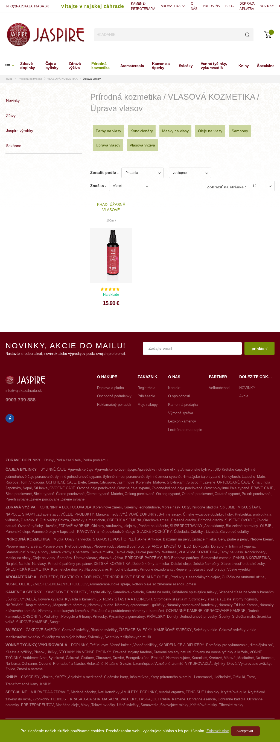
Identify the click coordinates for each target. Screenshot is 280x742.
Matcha (117, 494)
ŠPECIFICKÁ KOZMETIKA (27, 569)
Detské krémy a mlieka (150, 564)
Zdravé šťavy (48, 514)
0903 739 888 (20, 399)
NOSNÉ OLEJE (18, 584)
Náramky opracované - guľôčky (140, 605)
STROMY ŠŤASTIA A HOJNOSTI (125, 599)
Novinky (13, 100)
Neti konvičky (108, 692)
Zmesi (191, 584)
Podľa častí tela (68, 460)
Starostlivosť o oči (130, 546)
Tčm (23, 482)
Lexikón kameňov (182, 421)
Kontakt (174, 388)
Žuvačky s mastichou (88, 520)
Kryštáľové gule (233, 692)
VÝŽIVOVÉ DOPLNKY (138, 514)
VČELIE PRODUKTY (77, 514)
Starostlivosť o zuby (209, 569)
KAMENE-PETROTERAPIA (143, 6)
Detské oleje (181, 564)
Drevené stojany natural (172, 652)
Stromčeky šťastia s (205, 599)
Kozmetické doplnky (67, 569)
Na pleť (11, 564)
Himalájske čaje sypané (201, 476)
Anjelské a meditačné (85, 677)
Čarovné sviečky (75, 630)
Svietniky (95, 637)
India (266, 482)
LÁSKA (145, 699)
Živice (10, 669)
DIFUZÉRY (49, 577)
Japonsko (13, 488)
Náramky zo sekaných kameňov (63, 611)
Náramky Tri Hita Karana (238, 605)
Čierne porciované (70, 494)
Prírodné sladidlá (205, 507)
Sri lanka (41, 488)
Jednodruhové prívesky (198, 616)
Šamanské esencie (216, 558)
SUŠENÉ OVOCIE (240, 520)
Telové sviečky (103, 705)
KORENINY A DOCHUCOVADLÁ (65, 507)
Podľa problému (95, 460)
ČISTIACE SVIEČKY (135, 630)
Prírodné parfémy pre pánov (70, 564)
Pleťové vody (104, 546)
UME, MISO (237, 507)
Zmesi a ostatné (30, 669)
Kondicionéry (141, 131)
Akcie (243, 396)
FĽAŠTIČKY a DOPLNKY (80, 577)
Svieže (125, 664)
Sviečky (186, 66)
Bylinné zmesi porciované (123, 476)
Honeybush (231, 476)
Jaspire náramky (38, 605)
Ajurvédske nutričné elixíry (159, 469)
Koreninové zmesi (107, 507)
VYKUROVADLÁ (198, 664)
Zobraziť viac (217, 731)
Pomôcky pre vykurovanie (226, 645)
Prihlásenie (146, 396)
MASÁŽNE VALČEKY (119, 699)
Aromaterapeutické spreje (109, 584)
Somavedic (149, 705)
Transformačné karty (21, 684)
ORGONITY (32, 616)
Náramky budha (100, 605)
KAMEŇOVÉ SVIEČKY (173, 630)
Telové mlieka (102, 552)
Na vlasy (39, 564)
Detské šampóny (205, 564)
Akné (142, 539)
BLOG (229, 6)
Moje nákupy (148, 404)
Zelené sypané (72, 499)
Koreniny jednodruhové (142, 507)
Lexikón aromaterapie (185, 430)
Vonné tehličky (145, 645)
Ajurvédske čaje (80, 469)
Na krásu (12, 664)
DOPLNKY (79, 645)
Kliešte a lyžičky (18, 652)
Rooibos (11, 482)
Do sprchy (219, 546)
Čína (256, 482)
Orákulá (239, 677)
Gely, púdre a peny (233, 539)
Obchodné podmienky (114, 396)
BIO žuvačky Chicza (52, 520)
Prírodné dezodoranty (157, 569)
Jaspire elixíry (100, 592)
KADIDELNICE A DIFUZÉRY (181, 645)
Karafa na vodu (158, 592)
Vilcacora (36, 482)
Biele (82, 482)
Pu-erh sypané (16, 499)
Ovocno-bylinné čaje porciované (177, 488)
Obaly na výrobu (78, 539)
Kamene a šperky (161, 65)
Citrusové (107, 482)
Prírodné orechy (210, 520)
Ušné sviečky (128, 705)
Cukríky (197, 532)
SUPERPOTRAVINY (186, 526)
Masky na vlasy (175, 131)
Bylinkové (56, 658)
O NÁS (194, 6)
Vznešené (162, 664)
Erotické (157, 658)
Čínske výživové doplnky (203, 514)
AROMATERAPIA (173, 6)
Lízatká (212, 532)
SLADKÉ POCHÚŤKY (154, 532)
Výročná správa (180, 413)
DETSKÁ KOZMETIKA (112, 564)
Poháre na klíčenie (153, 526)
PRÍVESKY (156, 616)
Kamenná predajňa (183, 404)
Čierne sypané (97, 494)
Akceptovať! (245, 731)
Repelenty (183, 569)
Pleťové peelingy (78, 546)
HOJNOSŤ (59, 699)
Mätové (159, 482)
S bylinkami (176, 482)
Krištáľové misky (203, 705)
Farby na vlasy (108, 131)
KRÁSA (76, 699)
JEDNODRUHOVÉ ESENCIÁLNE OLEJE (135, 577)
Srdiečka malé (243, 616)
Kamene (178, 699)
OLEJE (266, 526)
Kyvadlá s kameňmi (81, 599)
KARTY (60, 677)
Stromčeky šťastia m (170, 599)
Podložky (51, 616)
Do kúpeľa (201, 546)
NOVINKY (267, 6)
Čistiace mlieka (204, 539)
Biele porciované (18, 494)
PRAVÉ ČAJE (262, 488)
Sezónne (13, 145)
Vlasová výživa (142, 145)
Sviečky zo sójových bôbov (64, 637)
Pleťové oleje (52, 546)
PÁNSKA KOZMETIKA (251, 558)
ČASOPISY (30, 677)
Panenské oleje (17, 532)
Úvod (9, 78)
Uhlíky (51, 652)
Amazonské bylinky (196, 469)
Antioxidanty (214, 526)
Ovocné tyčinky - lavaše (37, 526)
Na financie (264, 658)
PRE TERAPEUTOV (37, 705)
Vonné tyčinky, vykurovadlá (214, 65)
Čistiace (87, 658)
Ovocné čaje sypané (133, 488)
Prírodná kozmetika (100, 65)
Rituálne (111, 664)
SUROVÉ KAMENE (32, 622)
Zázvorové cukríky (234, 532)
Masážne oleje (67, 705)
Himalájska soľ (261, 645)
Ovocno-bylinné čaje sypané (226, 488)
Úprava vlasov (92, 78)
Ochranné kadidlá (231, 699)
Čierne (93, 482)
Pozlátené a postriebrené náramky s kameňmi (127, 611)
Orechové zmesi (156, 520)
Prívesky (100, 616)
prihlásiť (259, 348)
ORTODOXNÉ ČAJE (233, 482)
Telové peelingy (148, 552)
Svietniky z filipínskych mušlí (127, 637)
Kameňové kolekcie (128, 592)
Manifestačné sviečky (22, 637)
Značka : (98, 185)
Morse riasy (171, 507)
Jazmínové (125, 482)
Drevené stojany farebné (132, 652)
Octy (186, 507)
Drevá (232, 664)
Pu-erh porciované (256, 494)
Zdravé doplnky (27, 65)
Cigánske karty (116, 677)
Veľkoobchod (219, 388)
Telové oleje (124, 552)
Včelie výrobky (239, 569)
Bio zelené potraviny (242, 526)
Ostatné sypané (227, 494)
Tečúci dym (99, 645)
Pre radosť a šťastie (69, 664)
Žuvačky (27, 520)
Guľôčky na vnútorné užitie (243, 577)
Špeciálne (266, 66)
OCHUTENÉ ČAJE (61, 482)
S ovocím (195, 482)
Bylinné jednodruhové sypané (77, 476)
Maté (261, 476)
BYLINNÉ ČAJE (53, 469)
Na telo (24, 564)
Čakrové (72, 658)
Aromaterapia (132, 66)
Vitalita (47, 677)
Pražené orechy (183, 520)
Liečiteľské (222, 677)
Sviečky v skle (205, 630)
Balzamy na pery (176, 539)
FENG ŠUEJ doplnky (202, 692)
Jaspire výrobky (19, 130)
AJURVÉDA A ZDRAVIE (50, 692)
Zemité (177, 664)
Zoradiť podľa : (104, 172)
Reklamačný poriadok (114, 404)
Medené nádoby (83, 692)
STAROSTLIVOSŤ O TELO (169, 546)
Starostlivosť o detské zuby (243, 564)
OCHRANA (161, 699)
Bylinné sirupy (170, 514)
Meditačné (245, 658)
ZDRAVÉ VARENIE (74, 526)
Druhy (49, 460)
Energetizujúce (137, 658)
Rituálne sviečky (104, 630)
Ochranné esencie (201, 699)
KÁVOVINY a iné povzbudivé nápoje (106, 532)
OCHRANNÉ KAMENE (184, 611)
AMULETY (129, 692)
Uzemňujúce (143, 664)
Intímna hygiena (242, 546)
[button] (12, 65)
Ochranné (29, 664)
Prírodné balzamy (124, 569)
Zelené (210, 482)
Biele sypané (44, 494)
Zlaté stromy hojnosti (240, 599)
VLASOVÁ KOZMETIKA (62, 78)
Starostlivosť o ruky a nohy (26, 552)
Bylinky (219, 664)
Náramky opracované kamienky (192, 605)
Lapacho (248, 476)
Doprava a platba (110, 388)
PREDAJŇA (211, 6)
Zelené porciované (44, 499)
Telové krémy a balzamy (69, 552)
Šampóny (240, 131)
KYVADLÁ (27, 599)
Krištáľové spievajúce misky (194, 592)
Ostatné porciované (197, 494)
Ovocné (45, 664)
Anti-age (154, 539)
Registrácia (146, 388)
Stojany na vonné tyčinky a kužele (220, 652)
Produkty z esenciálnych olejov (195, 577)
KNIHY (45, 684)
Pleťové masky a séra (22, 546)
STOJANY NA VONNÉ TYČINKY (85, 652)
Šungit (12, 599)
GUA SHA (92, 699)
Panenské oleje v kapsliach (53, 532)
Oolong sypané (168, 494)
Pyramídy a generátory (127, 616)
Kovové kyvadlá (50, 599)
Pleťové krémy (261, 539)
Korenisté (143, 482)
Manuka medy (107, 514)
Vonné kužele (121, 645)
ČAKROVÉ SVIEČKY (43, 630)
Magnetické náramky (69, 605)
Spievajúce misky (174, 705)
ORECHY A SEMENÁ (124, 520)
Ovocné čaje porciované (96, 488)
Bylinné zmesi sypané (162, 476)
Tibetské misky (231, 705)
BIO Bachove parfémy (181, 558)
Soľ (223, 507)
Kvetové (215, 658)
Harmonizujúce (178, 658)
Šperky (224, 616)
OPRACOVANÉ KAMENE (225, 611)
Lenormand (203, 677)
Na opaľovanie (96, 569)
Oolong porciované (139, 494)
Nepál (27, 488)
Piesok (39, 652)
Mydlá (58, 539)
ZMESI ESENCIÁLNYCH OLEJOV (60, 584)
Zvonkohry (41, 699)
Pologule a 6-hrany (76, 616)
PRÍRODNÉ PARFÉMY (143, 558)
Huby (229, 514)
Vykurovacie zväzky (254, 664)
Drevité (118, 658)
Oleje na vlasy (210, 131)
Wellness (169, 552)
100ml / (111, 220)
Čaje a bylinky (52, 65)
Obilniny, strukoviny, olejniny (113, 526)
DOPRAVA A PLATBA (247, 6)
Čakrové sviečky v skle (237, 630)
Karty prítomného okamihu (171, 677)
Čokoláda (181, 532)
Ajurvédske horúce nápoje (115, 469)
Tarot (251, 677)
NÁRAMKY (14, 605)
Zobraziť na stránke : (226, 187)
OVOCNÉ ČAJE (62, 488)
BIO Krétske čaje (228, 469)
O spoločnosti (179, 396)
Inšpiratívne (139, 677)
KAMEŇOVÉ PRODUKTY (66, 592)
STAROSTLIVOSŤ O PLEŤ (114, 539)
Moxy (85, 705)
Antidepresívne (34, 658)
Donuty (172, 616)
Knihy (243, 66)
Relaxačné (95, 664)
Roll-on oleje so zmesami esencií (158, 584)
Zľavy (11, 115)
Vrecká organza (171, 692)
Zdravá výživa (75, 65)
